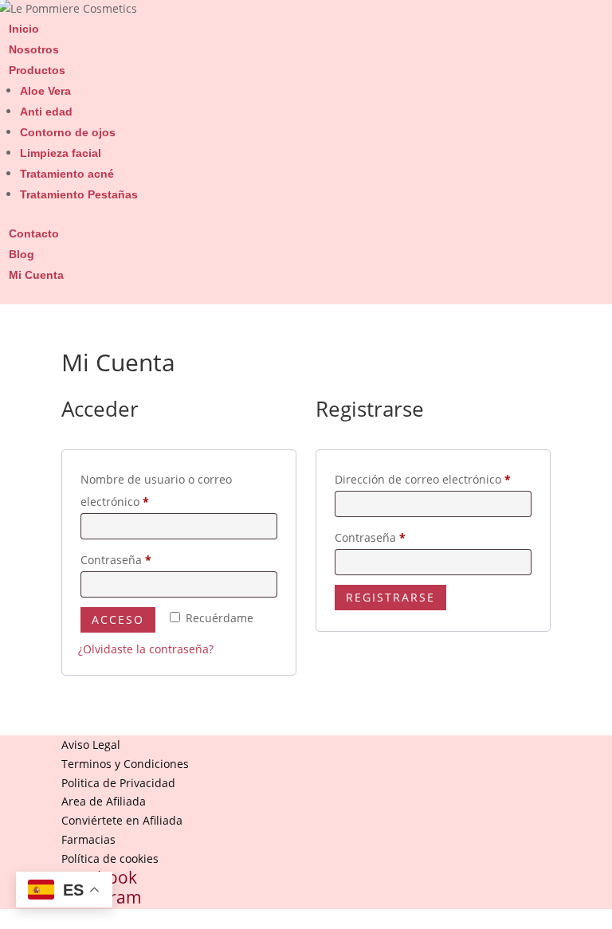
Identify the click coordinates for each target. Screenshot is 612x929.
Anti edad (46, 111)
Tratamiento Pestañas (79, 194)
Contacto (34, 233)
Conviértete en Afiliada (121, 820)
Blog (21, 254)
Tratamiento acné (67, 173)
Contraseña (145, 559)
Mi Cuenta (36, 275)
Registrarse (390, 597)
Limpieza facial (60, 153)
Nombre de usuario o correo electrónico (156, 490)
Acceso (118, 619)
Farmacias (88, 839)
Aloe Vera (45, 90)
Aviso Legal (90, 744)
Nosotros (34, 49)
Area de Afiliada (103, 801)
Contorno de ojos (68, 132)
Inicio (24, 28)
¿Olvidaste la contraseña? (146, 649)
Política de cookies (110, 858)
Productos (37, 70)
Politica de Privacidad (118, 782)
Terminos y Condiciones (125, 763)
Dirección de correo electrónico (433, 479)
